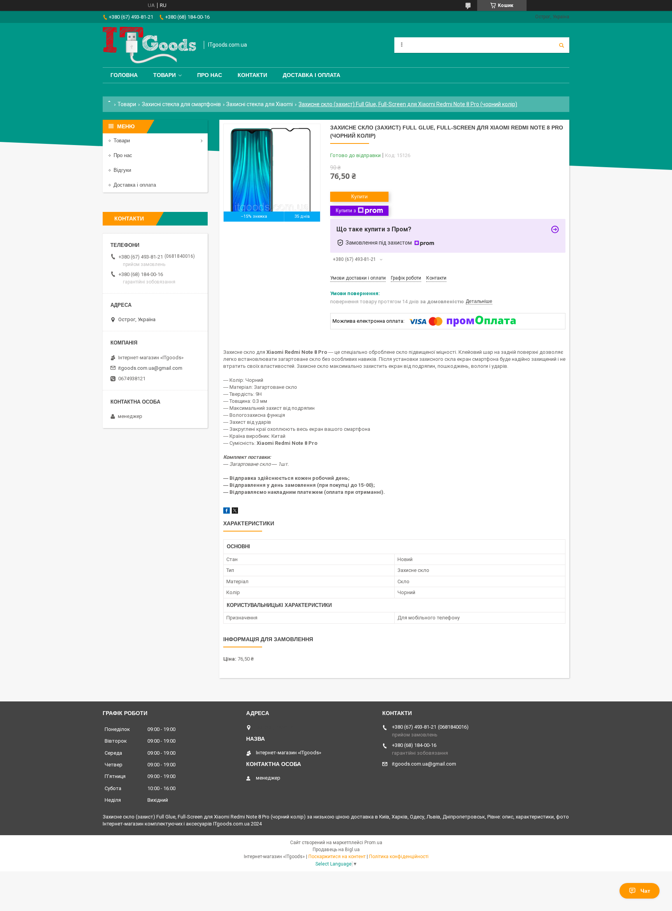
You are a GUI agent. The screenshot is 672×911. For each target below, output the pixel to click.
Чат (645, 891)
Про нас (209, 75)
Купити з (346, 210)
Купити (359, 196)
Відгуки (122, 170)
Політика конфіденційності (399, 856)
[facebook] (226, 512)
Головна (124, 75)
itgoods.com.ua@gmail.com (150, 368)
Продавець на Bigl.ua (336, 849)
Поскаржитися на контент (337, 856)
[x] (235, 512)
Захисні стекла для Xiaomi (259, 104)
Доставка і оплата (311, 75)
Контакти (252, 75)
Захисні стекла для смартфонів (181, 104)
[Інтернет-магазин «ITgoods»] (149, 45)
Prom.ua (373, 842)
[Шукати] (561, 45)
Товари (164, 75)
